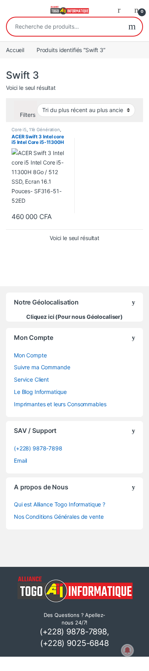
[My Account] (122, 9)
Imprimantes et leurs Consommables (60, 404)
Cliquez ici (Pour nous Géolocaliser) (74, 316)
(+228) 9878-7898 (38, 448)
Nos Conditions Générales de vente (58, 516)
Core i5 (19, 129)
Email (20, 460)
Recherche (132, 26)
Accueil (15, 50)
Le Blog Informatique (40, 391)
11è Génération (44, 129)
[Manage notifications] (127, 650)
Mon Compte (30, 355)
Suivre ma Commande (42, 367)
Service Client (31, 379)
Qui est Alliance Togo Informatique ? (59, 504)
